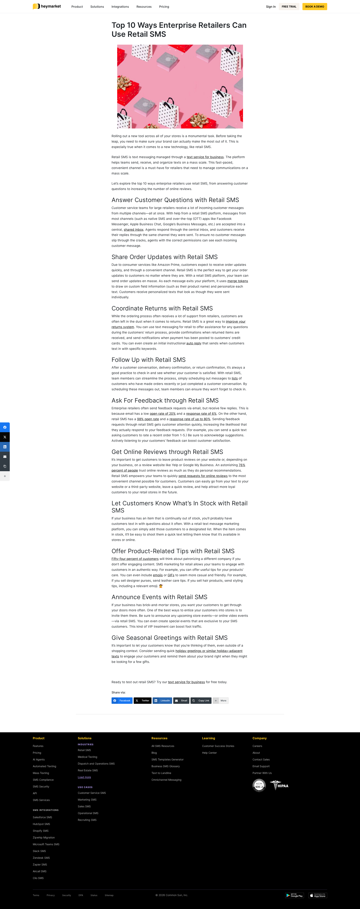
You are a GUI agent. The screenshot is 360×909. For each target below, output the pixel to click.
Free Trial (289, 6)
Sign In (271, 6)
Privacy (51, 895)
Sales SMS (84, 806)
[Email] (5, 456)
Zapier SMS (40, 864)
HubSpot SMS (41, 824)
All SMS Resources (163, 745)
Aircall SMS (39, 871)
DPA (81, 895)
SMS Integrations (46, 810)
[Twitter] (5, 437)
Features (38, 745)
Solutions (97, 6)
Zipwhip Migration (44, 837)
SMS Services (41, 800)
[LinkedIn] (5, 447)
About (256, 752)
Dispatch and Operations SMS (96, 763)
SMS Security (41, 786)
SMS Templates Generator (168, 759)
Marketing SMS (87, 799)
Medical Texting (87, 756)
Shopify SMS (41, 830)
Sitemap (109, 895)
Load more (84, 777)
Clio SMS (38, 878)
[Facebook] (5, 427)
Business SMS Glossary (166, 766)
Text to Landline (161, 773)
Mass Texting (41, 773)
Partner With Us (262, 773)
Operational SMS (88, 813)
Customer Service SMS (92, 792)
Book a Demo (314, 6)
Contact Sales (261, 759)
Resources (144, 6)
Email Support (261, 766)
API (35, 793)
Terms (36, 895)
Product (77, 6)
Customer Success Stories (218, 745)
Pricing (164, 6)
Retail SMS (84, 750)
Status (94, 895)
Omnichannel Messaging (167, 779)
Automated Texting (44, 766)
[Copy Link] (5, 466)
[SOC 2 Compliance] (271, 785)
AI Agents (39, 759)
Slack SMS (39, 851)
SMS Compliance (43, 779)
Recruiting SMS (87, 819)
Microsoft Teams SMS (46, 844)
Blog (154, 752)
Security (66, 895)
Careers (257, 745)
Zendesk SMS (41, 857)
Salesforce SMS (42, 817)
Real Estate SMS (88, 770)
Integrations (120, 6)
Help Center (209, 752)
